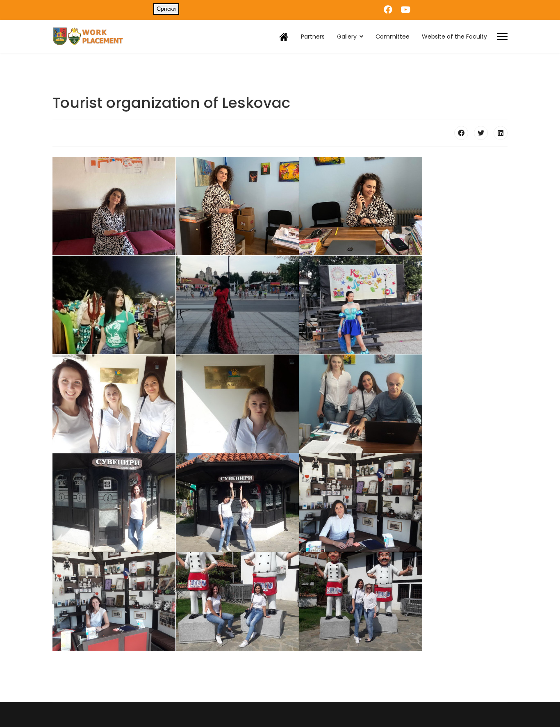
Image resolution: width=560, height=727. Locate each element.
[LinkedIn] (501, 133)
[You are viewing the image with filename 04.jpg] (113, 305)
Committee (393, 36)
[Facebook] (388, 10)
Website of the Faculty (454, 36)
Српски (166, 9)
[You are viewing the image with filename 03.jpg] (360, 206)
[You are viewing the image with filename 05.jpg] (237, 305)
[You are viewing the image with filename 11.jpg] (237, 502)
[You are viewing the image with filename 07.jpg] (113, 403)
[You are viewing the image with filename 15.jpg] (360, 601)
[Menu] (502, 36)
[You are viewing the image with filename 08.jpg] (237, 403)
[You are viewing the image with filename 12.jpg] (360, 502)
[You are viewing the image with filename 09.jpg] (360, 403)
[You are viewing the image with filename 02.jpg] (237, 206)
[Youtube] (405, 10)
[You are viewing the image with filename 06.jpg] (360, 305)
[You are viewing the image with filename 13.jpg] (113, 601)
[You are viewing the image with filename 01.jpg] (113, 206)
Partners (313, 36)
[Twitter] (481, 133)
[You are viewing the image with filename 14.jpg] (237, 601)
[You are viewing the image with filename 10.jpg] (113, 502)
